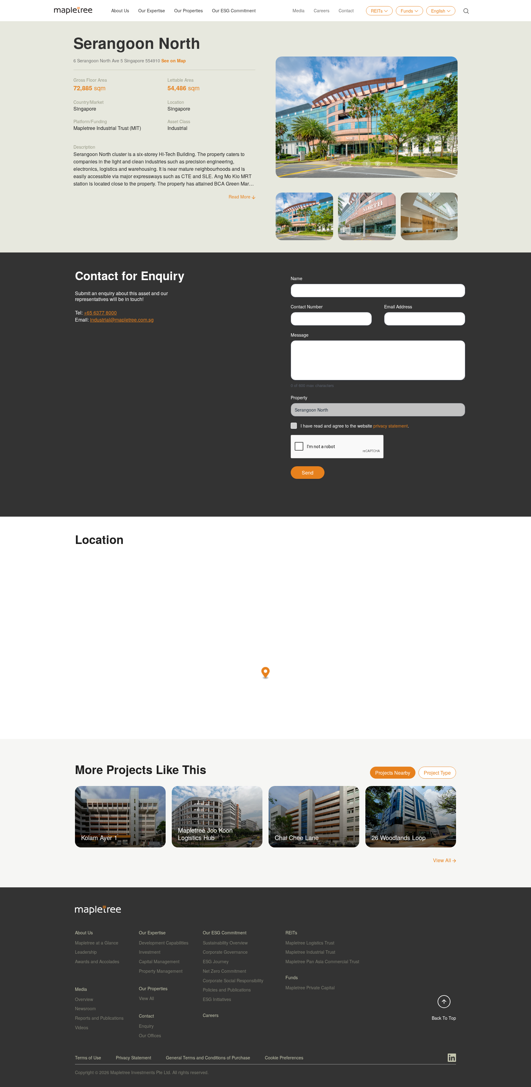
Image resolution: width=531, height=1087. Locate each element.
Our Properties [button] (188, 10)
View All (442, 860)
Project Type (437, 772)
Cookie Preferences (284, 1057)
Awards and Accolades (97, 961)
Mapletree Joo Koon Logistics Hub (205, 834)
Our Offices (150, 1035)
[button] (392, 163)
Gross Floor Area (90, 80)
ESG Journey (216, 961)
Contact (346, 10)
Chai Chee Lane (297, 837)
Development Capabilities (163, 943)
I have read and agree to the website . (355, 426)
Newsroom (85, 1008)
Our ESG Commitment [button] (234, 10)
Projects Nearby (392, 772)
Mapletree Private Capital (310, 987)
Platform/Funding (90, 121)
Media (299, 10)
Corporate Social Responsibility (233, 980)
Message (300, 335)
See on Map (173, 60)
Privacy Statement (133, 1057)
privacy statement (390, 426)
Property (299, 397)
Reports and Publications (99, 1018)
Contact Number (307, 306)
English (438, 11)
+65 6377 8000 (100, 312)
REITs (377, 11)
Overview (84, 999)
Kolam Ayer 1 (99, 837)
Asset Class (178, 121)
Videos (81, 1027)
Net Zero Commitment (224, 971)
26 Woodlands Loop (399, 837)
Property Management (161, 971)
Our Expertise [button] (151, 10)
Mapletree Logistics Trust (309, 943)
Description (84, 147)
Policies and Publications (227, 990)
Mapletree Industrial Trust (310, 952)
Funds (407, 11)
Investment (149, 952)
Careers (321, 10)
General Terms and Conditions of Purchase (208, 1057)
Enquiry (146, 1026)
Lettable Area (180, 80)
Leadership (86, 952)
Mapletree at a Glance (96, 943)
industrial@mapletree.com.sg (122, 319)
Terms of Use (88, 1057)
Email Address (398, 306)
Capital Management (159, 961)
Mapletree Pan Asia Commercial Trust (322, 961)
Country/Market (88, 102)
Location (175, 102)
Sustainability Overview (225, 943)
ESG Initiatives (217, 999)
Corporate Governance (225, 952)
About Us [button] (120, 10)
